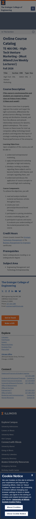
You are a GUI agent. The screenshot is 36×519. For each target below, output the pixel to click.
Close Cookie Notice (16, 514)
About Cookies (14, 507)
